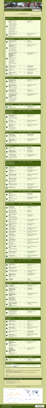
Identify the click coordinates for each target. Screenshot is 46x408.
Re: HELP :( (29, 89)
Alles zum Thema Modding (12, 125)
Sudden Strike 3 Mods (13, 270)
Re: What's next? (29, 214)
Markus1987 (30, 198)
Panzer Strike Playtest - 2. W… (32, 33)
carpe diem (30, 167)
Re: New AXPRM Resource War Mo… (33, 239)
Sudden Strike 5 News (13, 310)
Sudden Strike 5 (8, 309)
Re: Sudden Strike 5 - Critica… (32, 310)
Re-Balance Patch (30, 193)
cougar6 (13, 195)
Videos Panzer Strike (13, 33)
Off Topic (10, 69)
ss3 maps (28, 278)
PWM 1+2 (10, 193)
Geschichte (7, 339)
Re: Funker (29, 40)
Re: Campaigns (29, 150)
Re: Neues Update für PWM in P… (32, 197)
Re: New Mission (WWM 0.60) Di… (32, 231)
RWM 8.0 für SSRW (12, 174)
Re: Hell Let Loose (30, 72)
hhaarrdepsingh (30, 274)
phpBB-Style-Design (18, 382)
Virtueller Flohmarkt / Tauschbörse (13, 45)
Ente (29, 21)
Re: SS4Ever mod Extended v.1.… (32, 302)
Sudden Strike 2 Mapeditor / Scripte (12, 151)
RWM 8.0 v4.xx (11, 170)
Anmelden (7, 363)
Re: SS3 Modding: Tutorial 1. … (32, 273)
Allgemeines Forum (12, 40)
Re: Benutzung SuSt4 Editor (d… (32, 293)
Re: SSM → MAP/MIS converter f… (32, 219)
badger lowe (30, 187)
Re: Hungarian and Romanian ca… (32, 178)
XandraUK (29, 271)
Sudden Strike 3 (12, 264)
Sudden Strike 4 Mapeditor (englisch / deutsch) (13, 294)
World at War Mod (12, 231)
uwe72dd (29, 41)
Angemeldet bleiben (9, 366)
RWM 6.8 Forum (12, 187)
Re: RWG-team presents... (31, 223)
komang (29, 264)
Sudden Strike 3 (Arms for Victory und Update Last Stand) (9, 261)
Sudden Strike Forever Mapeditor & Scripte (13, 140)
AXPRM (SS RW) (12, 239)
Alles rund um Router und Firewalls (13, 115)
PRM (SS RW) (11, 234)
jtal (28, 243)
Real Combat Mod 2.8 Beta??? (32, 251)
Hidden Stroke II (12, 327)
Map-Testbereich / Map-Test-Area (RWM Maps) (13, 85)
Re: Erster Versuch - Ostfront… (32, 84)
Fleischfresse (30, 73)
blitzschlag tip (29, 147)
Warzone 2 (11, 242)
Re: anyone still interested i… (31, 270)
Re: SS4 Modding (29, 288)
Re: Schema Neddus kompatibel (32, 334)
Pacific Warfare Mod (9, 191)
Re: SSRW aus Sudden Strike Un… (32, 255)
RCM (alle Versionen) (13, 251)
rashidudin (13, 222)
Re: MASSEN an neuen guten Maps (32, 79)
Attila (13, 237)
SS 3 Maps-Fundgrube (11, 279)
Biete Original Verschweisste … (32, 44)
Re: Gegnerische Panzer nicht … (32, 320)
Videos (10, 106)
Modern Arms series (13, 267)
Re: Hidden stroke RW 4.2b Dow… (32, 327)
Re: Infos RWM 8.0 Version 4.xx (32, 170)
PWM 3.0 (10, 197)
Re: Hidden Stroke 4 (30, 331)
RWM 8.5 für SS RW (12, 178)
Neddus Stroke (12, 334)
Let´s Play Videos (8, 104)
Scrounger (29, 228)
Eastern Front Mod (12, 210)
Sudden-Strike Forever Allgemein (12, 135)
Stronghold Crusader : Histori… (32, 106)
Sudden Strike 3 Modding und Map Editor (12, 274)
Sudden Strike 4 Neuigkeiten (12, 285)
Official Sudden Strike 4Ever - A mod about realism (13, 303)
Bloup (29, 335)
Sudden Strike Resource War (11, 207)
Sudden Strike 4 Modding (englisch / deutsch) (12, 289)
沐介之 (29, 179)
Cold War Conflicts (12, 154)
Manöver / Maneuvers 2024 (31, 341)
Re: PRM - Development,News (32, 234)
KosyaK (13, 36)
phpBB (10, 380)
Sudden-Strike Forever (9, 132)
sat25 (29, 211)
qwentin (29, 279)
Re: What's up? (29, 210)
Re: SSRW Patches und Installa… (32, 206)
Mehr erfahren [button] (8, 406)
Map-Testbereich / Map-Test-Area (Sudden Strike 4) (12, 298)
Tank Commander (31, 252)
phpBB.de (14, 381)
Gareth (29, 85)
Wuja (9, 182)
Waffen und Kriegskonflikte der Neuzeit (12, 342)
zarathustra (14, 226)
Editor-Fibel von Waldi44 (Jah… (32, 120)
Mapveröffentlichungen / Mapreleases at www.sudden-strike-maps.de (13, 95)
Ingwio (29, 34)
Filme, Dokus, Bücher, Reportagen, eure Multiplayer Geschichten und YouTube (13, 54)
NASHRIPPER (30, 66)
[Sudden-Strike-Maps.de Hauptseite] (23, 5)
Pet (28, 45)
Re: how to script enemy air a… (32, 246)
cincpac (29, 359)
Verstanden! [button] (39, 406)
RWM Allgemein (12, 167)
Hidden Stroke (11, 324)
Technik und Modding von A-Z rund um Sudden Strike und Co (9, 112)
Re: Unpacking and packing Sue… (32, 124)
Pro (28, 115)
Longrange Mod (12, 255)
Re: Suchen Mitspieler (30, 134)
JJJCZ (29, 125)
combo (13, 232)
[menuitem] (11, 1)
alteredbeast (15, 305)
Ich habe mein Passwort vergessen (31, 365)
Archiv (10, 358)
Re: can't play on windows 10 (31, 358)
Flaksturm (29, 289)
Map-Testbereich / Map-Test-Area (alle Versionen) (12, 80)
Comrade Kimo (30, 53)
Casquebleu (11, 306)
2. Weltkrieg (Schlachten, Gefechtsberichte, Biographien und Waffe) (12, 350)
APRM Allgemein (12, 320)
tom (29, 348)
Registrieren (12, 363)
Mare (29, 247)
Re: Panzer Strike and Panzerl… (32, 69)
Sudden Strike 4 (8, 283)
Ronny (29, 80)
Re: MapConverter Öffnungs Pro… (32, 174)
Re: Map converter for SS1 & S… (32, 139)
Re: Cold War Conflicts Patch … (32, 154)
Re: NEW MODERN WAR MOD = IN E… (33, 242)
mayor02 (14, 181)
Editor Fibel (11, 120)
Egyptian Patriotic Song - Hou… (32, 52)
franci (40, 376)
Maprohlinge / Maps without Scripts (12, 90)
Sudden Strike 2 (8, 145)
